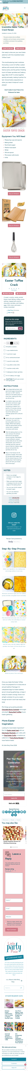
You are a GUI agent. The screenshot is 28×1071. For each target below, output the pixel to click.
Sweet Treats (5, 24)
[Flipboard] (12, 812)
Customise (14, 1063)
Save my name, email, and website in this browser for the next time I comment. (14, 923)
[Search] (21, 988)
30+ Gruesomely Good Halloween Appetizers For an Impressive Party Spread (19, 1038)
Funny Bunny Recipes (17, 738)
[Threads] (9, 812)
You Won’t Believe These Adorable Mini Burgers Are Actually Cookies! (19, 1014)
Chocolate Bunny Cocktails (10, 709)
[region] (14, 1058)
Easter (12, 820)
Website (8, 917)
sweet (18, 820)
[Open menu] (24, 8)
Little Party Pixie (15, 497)
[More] (15, 815)
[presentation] (13, 833)
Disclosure (6, 820)
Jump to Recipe (8, 48)
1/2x (8, 343)
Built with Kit (14, 803)
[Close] (26, 1046)
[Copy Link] (12, 815)
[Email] (24, 812)
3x (17, 343)
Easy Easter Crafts (10, 735)
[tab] (10, 847)
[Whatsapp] (18, 812)
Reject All (14, 1067)
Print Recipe (20, 48)
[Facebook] (3, 812)
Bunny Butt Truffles (15, 712)
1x (11, 343)
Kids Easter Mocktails (9, 733)
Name (8, 900)
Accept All (14, 1059)
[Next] (24, 836)
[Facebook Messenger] (21, 812)
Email (8, 908)
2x (14, 343)
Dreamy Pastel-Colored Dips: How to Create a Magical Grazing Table (9, 1014)
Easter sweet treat (13, 730)
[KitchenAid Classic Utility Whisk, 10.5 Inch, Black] (14, 242)
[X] (15, 812)
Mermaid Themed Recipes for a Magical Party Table (9, 1036)
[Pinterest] (6, 812)
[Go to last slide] (4, 836)
